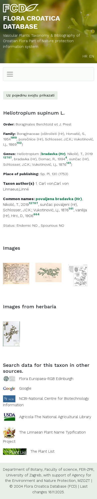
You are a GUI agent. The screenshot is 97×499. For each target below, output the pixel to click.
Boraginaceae (28, 134)
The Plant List (42, 451)
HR (85, 56)
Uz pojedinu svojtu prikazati (30, 95)
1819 (14, 138)
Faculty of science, (61, 469)
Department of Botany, (23, 469)
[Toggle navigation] (10, 74)
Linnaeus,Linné (16, 189)
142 (19, 143)
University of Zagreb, (24, 475)
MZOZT (84, 480)
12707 (7, 157)
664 (36, 214)
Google (25, 388)
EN (91, 56)
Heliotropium (28, 154)
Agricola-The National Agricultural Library (55, 417)
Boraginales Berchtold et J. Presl (43, 124)
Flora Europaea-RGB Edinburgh (46, 378)
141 (68, 163)
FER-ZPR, (86, 469)
